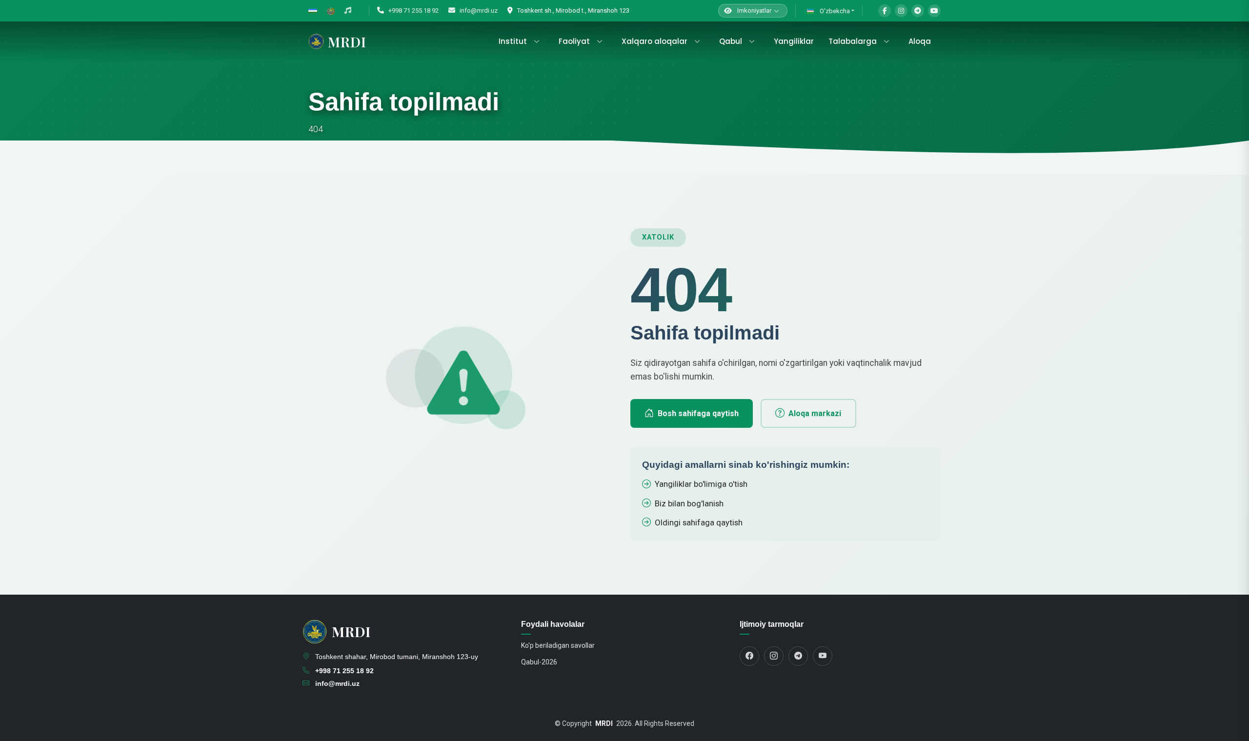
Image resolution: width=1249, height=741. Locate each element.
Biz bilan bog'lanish (689, 503)
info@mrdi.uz (478, 10)
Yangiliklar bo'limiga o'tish (701, 484)
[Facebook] (884, 10)
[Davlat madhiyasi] (347, 11)
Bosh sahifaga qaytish (698, 413)
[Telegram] (917, 10)
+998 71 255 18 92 (413, 10)
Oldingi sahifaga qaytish (699, 522)
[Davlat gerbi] (331, 11)
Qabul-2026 (539, 662)
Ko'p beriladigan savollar (558, 645)
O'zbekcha (834, 11)
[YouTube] (934, 10)
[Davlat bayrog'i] (312, 11)
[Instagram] (901, 10)
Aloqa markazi (814, 413)
